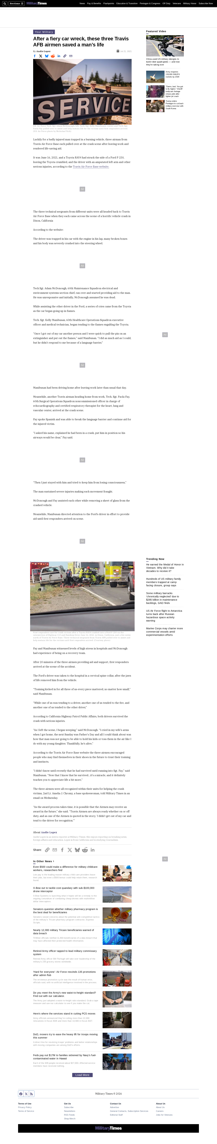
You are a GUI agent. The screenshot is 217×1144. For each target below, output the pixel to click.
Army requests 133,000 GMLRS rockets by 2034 (173, 74)
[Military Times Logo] (37, 3)
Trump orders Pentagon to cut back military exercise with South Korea (174, 105)
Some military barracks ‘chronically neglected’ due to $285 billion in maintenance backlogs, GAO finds (162, 598)
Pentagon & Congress (150, 3)
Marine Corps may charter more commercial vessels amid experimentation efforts (164, 631)
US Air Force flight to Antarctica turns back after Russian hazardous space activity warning (164, 615)
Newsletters (69, 1111)
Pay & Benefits (94, 3)
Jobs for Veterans (164, 1115)
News (82, 3)
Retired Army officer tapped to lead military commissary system (65, 953)
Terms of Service (26, 1111)
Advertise (114, 1107)
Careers (160, 1111)
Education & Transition (127, 3)
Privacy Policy (25, 1107)
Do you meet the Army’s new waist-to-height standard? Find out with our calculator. (64, 994)
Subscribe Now (206, 3)
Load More (82, 1075)
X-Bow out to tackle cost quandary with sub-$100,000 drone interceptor (63, 890)
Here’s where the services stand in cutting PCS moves (64, 1013)
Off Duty (166, 3)
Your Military (44, 32)
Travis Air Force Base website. (91, 166)
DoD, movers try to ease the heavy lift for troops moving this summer (65, 1036)
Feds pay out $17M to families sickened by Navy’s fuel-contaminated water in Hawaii (64, 1057)
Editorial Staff (116, 1115)
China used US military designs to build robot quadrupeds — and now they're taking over (163, 62)
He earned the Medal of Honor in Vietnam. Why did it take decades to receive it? (165, 567)
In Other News (42, 861)
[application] (165, 45)
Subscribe (68, 1107)
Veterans (177, 3)
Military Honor (189, 3)
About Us (160, 1107)
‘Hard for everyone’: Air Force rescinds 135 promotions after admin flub (64, 973)
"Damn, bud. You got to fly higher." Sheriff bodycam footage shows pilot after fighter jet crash (174, 91)
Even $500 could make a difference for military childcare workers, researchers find (65, 868)
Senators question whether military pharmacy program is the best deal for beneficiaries (65, 911)
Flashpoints (108, 3)
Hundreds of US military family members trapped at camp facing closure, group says (163, 582)
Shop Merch (69, 1118)
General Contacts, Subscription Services (129, 1111)
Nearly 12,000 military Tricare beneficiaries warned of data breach (63, 932)
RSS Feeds (69, 1115)
